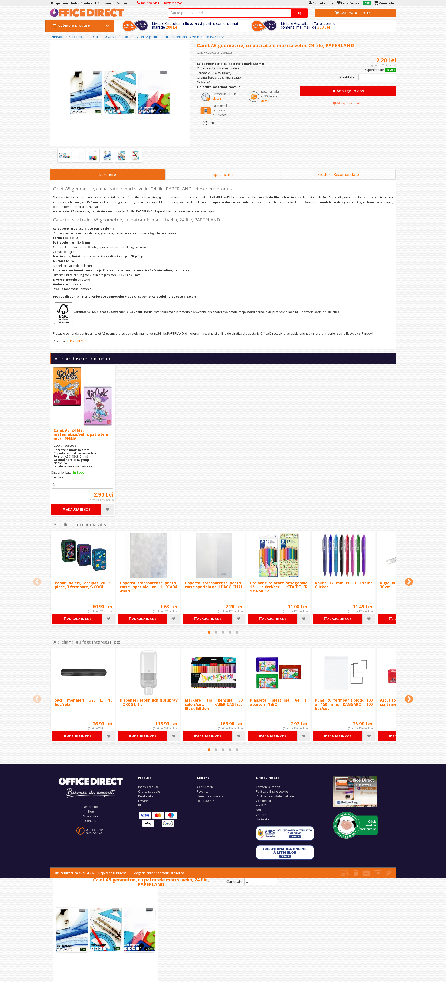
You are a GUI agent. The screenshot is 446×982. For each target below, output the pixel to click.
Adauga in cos (349, 91)
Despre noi (90, 807)
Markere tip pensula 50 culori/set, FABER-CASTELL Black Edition (214, 704)
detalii (217, 98)
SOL (259, 810)
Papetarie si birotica (70, 37)
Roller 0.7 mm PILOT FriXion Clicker (344, 585)
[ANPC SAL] (285, 833)
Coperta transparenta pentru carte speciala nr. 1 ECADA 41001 (148, 587)
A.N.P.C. (261, 805)
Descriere (107, 174)
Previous (37, 582)
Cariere (261, 815)
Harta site (263, 819)
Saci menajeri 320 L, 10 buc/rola (83, 702)
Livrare (143, 801)
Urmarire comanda (210, 796)
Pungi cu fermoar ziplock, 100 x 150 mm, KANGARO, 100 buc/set (344, 704)
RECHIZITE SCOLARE (103, 37)
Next (408, 582)
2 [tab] (216, 632)
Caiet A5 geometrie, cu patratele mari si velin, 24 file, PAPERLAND (182, 37)
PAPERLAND (78, 341)
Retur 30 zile (205, 801)
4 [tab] (230, 632)
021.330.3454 (95, 830)
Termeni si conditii (268, 787)
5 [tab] (237, 632)
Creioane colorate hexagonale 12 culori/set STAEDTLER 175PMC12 (279, 587)
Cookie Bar (263, 801)
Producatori (146, 796)
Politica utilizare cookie (272, 791)
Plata (141, 805)
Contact (90, 821)
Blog (91, 811)
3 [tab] (223, 632)
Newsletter (90, 816)
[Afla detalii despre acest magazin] (355, 825)
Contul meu (205, 787)
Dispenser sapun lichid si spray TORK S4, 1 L (148, 702)
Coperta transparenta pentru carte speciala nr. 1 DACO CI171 (214, 585)
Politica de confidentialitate (275, 796)
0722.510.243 (95, 833)
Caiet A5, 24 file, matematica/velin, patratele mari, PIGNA (81, 434)
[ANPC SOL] (285, 852)
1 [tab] (209, 632)
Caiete (126, 37)
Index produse (148, 787)
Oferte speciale (149, 791)
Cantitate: (347, 77)
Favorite (202, 791)
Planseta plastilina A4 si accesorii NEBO (279, 702)
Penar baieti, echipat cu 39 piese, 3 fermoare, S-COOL (83, 585)
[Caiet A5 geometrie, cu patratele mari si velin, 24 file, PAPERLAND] (64, 156)
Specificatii (223, 174)
